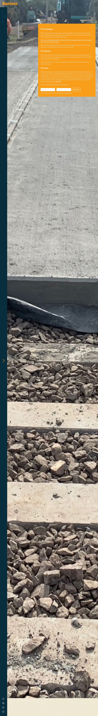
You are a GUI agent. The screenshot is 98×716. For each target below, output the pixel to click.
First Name (44, 89)
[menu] (3, 361)
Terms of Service (67, 93)
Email (59, 89)
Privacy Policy (61, 93)
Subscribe (76, 89)
